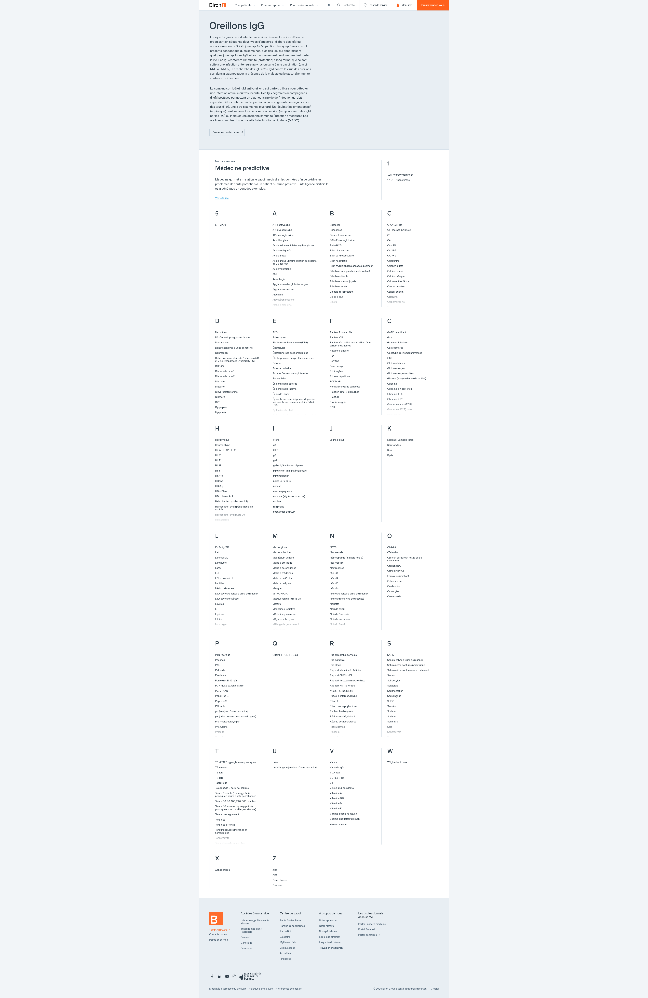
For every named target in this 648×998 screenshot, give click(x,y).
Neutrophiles (337, 567)
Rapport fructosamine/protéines (347, 680)
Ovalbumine (393, 586)
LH (216, 609)
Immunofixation (281, 475)
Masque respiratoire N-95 (287, 598)
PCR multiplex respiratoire (229, 685)
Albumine (278, 294)
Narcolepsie (336, 552)
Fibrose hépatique (340, 376)
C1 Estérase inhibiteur (399, 229)
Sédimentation (395, 690)
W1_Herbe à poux (397, 762)
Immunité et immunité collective (290, 470)
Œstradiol (392, 552)
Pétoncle (220, 706)
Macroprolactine (282, 552)
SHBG (390, 701)
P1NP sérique (222, 654)
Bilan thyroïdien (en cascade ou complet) (352, 265)
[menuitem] (217, 5)
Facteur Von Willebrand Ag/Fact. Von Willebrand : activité (350, 344)
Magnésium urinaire (283, 557)
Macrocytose (280, 547)
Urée (275, 762)
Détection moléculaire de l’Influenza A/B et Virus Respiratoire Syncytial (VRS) (237, 359)
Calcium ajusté (395, 265)
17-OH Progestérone (398, 180)
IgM (275, 460)
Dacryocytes (222, 342)
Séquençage (394, 695)
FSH (332, 407)
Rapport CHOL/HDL (341, 675)
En (328, 5)
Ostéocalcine (394, 581)
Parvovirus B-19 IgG (226, 680)
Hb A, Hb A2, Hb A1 (226, 450)
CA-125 (391, 245)
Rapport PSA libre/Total (343, 685)
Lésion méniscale (224, 588)
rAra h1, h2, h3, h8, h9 (341, 690)
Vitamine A (336, 793)
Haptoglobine (222, 445)
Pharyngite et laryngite (227, 721)
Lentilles (219, 583)
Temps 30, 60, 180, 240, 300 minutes (235, 801)
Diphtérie (220, 396)
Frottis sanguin (338, 402)
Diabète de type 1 (224, 371)
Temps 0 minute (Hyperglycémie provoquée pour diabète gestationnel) (235, 795)
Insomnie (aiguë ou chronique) (289, 496)
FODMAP (335, 381)
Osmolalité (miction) (398, 576)
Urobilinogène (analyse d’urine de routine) (295, 767)
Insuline (277, 501)
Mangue (277, 588)
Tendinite (220, 819)
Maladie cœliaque (282, 562)
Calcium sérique (396, 276)
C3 (388, 235)
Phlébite (219, 731)
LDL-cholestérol (224, 578)
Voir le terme (222, 198)
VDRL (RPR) (337, 777)
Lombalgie (220, 624)
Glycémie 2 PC (395, 399)
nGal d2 (334, 578)
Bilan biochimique (339, 250)
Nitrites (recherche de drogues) (347, 598)
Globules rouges (396, 368)
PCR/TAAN (221, 690)
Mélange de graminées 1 (286, 624)
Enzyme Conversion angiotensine (290, 373)
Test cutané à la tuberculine (230, 843)
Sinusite (391, 706)
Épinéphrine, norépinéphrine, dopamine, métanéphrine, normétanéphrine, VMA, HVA (294, 402)
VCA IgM (335, 772)
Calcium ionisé (395, 271)
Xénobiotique (222, 869)
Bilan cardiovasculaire (342, 255)
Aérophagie (279, 279)
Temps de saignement (227, 814)
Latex (218, 567)
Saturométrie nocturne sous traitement (408, 670)
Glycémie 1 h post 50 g (399, 388)
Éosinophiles (279, 378)
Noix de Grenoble (339, 614)
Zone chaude (280, 880)
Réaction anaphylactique (343, 706)
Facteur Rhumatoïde (341, 332)
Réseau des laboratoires (343, 721)
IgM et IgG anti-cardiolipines (288, 465)
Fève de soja (337, 366)
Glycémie (392, 383)
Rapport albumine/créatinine (345, 670)
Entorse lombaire (282, 368)
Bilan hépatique (338, 260)
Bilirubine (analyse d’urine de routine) (350, 271)
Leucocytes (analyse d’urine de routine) (236, 593)
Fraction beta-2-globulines (344, 391)
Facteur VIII (336, 337)
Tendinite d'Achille (225, 824)
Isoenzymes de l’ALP (284, 511)
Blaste (333, 301)
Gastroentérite (395, 347)
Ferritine (334, 360)
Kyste (390, 455)
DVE (217, 402)
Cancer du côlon (396, 286)
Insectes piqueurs (282, 491)
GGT (390, 358)
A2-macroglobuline (283, 235)
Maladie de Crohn (282, 578)
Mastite (277, 603)
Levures (219, 603)
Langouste (221, 562)
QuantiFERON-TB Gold (285, 654)
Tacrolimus (221, 782)
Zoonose (277, 885)
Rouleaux (335, 731)
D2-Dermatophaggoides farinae (232, 337)
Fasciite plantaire (339, 350)
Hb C (218, 455)
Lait (217, 552)
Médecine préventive (284, 614)
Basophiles (336, 229)
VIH (332, 782)
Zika (275, 869)
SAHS (390, 654)
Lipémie (219, 614)
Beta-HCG (336, 245)
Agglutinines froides (283, 289)
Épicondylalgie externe (285, 383)
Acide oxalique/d (282, 250)
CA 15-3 (391, 250)
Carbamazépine (396, 301)
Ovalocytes (393, 591)
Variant (334, 762)
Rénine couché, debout (342, 716)
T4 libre (219, 777)
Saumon (391, 675)
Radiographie (337, 660)
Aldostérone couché (283, 299)
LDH (217, 573)
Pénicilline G (221, 695)
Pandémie (220, 675)
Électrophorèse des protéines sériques (293, 358)
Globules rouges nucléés (400, 373)
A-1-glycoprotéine (282, 229)
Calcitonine (393, 260)
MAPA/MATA (280, 593)
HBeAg (219, 481)
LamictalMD (221, 557)
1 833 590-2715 (220, 930)
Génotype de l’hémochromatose (404, 352)
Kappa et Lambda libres (400, 439)
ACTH (276, 274)
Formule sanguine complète (345, 386)
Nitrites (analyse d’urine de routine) (349, 593)
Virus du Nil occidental (342, 787)
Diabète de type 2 (225, 376)
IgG (274, 455)
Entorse (277, 363)
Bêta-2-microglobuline (342, 240)
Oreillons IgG (394, 565)
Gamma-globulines (397, 342)
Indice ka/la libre (282, 481)
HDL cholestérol (224, 496)
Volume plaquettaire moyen (345, 818)
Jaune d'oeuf (337, 439)
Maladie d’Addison (283, 573)
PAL (217, 665)
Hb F (218, 460)
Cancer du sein (395, 291)
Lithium (219, 619)
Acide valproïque (282, 268)
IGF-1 (276, 450)
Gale (389, 337)
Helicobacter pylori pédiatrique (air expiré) (234, 508)
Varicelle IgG (337, 767)
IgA (274, 445)
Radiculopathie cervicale (343, 654)
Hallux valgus (222, 439)
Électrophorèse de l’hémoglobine (290, 352)
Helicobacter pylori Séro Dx (230, 514)
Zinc (275, 874)
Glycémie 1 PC (395, 394)
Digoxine (220, 386)
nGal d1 (334, 573)
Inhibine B (278, 486)
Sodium (391, 711)
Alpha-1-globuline (282, 304)
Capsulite (392, 296)
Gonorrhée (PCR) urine (399, 409)
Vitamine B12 (337, 798)
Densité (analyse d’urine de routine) (234, 347)
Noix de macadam (340, 619)
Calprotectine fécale (398, 281)
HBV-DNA (221, 491)
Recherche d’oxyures (341, 711)
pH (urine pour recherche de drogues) (235, 716)
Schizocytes (393, 680)
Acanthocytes (280, 240)
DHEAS (219, 366)
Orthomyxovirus (395, 570)
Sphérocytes (394, 731)
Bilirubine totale (338, 286)
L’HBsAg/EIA (222, 547)
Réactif (334, 701)
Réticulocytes (337, 726)
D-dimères (221, 332)
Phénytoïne (221, 726)
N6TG (333, 547)
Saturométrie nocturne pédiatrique (406, 665)
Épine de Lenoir (281, 394)
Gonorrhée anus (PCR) (399, 404)
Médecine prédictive (284, 609)
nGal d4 (334, 588)
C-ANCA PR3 (394, 224)
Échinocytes (279, 337)
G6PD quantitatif (396, 332)
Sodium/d (392, 721)
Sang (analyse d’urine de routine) (405, 660)
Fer (332, 355)
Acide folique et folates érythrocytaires (293, 245)
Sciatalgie (392, 685)
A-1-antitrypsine (281, 224)
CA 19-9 (391, 255)
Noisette (334, 603)
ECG (275, 332)
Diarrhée (220, 381)
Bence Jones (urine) (341, 235)
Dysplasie (220, 412)
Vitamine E (336, 808)
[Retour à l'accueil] (216, 920)
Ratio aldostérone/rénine (343, 695)
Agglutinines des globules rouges (290, 284)
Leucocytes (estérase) (227, 598)
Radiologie (335, 665)
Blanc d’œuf (336, 296)
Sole (389, 726)
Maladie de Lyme (282, 583)
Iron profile (278, 506)
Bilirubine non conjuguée (343, 281)
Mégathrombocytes (283, 619)
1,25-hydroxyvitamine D (400, 174)
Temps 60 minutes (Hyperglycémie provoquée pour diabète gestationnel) (235, 808)
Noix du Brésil (337, 624)
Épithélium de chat (283, 410)
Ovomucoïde (394, 596)
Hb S (218, 470)
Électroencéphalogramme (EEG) (290, 342)
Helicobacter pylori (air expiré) (231, 501)
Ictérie (276, 439)
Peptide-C (221, 701)
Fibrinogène (336, 371)
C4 (388, 240)
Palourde (220, 670)
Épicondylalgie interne (284, 388)
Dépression (221, 352)
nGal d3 (334, 583)
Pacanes (220, 660)
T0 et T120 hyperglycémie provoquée (235, 762)
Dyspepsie (221, 407)
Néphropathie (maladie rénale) (346, 557)
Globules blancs (396, 363)
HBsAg (219, 486)
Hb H (218, 465)
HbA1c (219, 475)
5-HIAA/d (220, 224)
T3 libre (219, 772)
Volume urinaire (338, 824)
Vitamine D (336, 803)
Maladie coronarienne (284, 567)
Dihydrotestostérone (226, 391)
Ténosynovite (222, 837)
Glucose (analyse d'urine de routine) (406, 378)
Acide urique (279, 255)
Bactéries (335, 224)
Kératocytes (394, 445)
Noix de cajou (337, 609)
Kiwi (389, 450)
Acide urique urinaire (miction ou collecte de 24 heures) (295, 262)
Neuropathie (337, 562)
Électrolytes (279, 347)
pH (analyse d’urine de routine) (231, 711)
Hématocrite (222, 519)
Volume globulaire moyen (343, 813)
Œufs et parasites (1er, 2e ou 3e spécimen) (404, 559)
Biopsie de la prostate (342, 291)
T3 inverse (220, 767)
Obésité (391, 547)
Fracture (334, 396)
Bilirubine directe (339, 276)
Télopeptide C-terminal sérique (232, 787)
